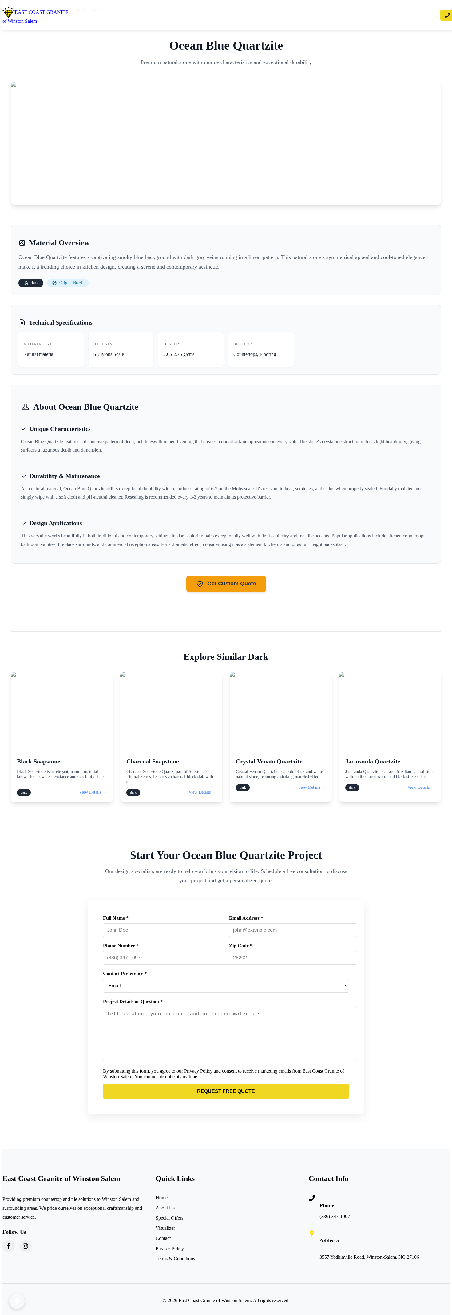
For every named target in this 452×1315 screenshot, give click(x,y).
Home (162, 1197)
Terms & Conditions (175, 1258)
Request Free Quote (226, 1091)
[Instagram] (25, 1246)
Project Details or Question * (133, 1001)
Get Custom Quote (231, 583)
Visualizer (165, 1228)
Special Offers (169, 1218)
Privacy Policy (170, 1248)
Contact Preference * (125, 973)
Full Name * (116, 918)
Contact (163, 1238)
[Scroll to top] (17, 1301)
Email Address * (246, 918)
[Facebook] (8, 1246)
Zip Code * (240, 945)
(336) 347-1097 (334, 1216)
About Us (165, 1207)
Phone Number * (121, 945)
